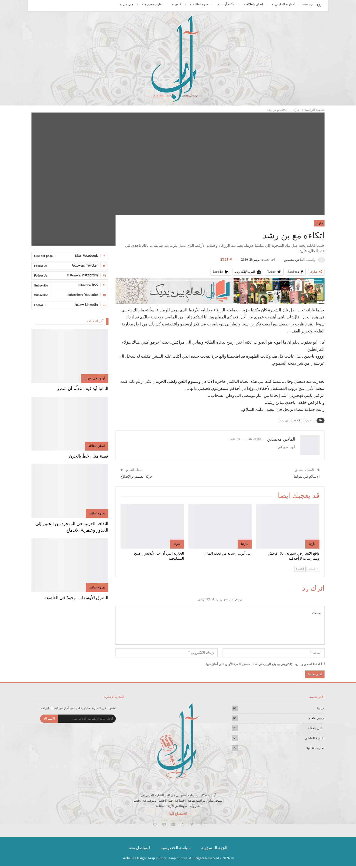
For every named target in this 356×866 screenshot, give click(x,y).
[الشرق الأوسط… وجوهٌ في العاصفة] (69, 565)
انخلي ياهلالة (255, 4)
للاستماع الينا (178, 814)
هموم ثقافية (201, 4)
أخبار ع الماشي (285, 4)
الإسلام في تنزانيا (307, 476)
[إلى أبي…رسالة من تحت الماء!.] (220, 526)
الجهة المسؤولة (214, 847)
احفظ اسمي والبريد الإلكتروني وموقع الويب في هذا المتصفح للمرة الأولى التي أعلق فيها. (262, 664)
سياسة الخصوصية (176, 847)
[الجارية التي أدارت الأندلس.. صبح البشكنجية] (152, 526)
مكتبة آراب (228, 4)
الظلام (297, 420)
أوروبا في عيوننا (95, 378)
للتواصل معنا (139, 847)
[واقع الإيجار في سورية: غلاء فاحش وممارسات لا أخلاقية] (287, 526)
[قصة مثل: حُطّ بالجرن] (69, 424)
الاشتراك (49, 718)
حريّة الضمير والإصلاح (136, 476)
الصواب (309, 420)
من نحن (128, 4)
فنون (178, 4)
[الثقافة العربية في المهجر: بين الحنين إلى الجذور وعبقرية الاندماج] (69, 491)
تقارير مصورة (154, 4)
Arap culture (156, 858)
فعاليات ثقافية (315, 748)
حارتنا (319, 223)
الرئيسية (308, 4)
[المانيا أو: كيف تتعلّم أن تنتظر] (69, 356)
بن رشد (284, 420)
